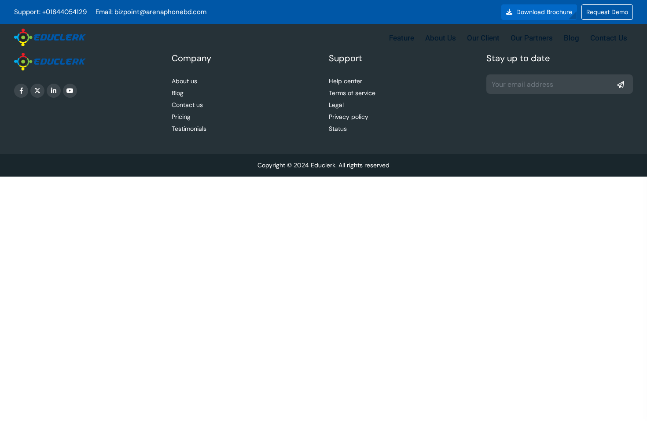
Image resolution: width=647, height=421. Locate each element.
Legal (336, 105)
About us (184, 81)
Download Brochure (543, 12)
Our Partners (532, 37)
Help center (345, 81)
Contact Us (608, 37)
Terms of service (352, 93)
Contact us (187, 105)
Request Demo (607, 12)
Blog (571, 37)
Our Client (483, 37)
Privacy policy (348, 117)
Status (338, 129)
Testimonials (189, 129)
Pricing (181, 117)
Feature (401, 37)
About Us (440, 37)
